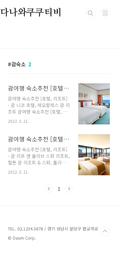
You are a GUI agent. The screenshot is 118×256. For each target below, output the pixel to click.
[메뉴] (105, 13)
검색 (90, 13)
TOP (105, 231)
